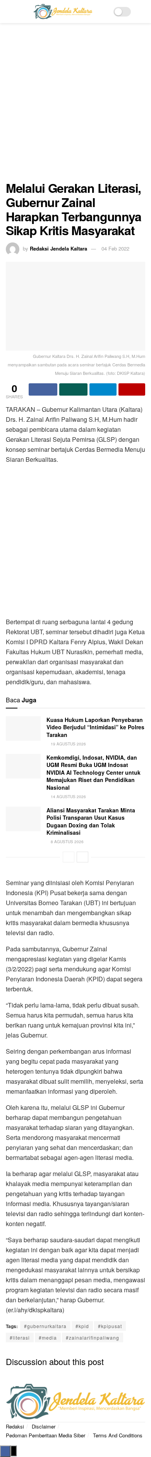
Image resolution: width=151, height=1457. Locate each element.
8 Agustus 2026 (67, 841)
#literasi (20, 1337)
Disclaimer (43, 1426)
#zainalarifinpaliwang (92, 1337)
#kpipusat (110, 1326)
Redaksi (15, 1426)
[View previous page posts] (68, 857)
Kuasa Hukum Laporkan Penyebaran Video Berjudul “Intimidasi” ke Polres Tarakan (95, 727)
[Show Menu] (9, 11)
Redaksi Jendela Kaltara (58, 248)
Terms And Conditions (117, 1435)
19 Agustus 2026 (68, 744)
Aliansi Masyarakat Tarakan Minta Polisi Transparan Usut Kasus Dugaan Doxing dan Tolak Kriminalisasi (90, 821)
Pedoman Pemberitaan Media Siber (45, 1435)
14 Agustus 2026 (68, 796)
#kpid (82, 1326)
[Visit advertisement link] (75, 106)
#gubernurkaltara (45, 1326)
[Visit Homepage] (62, 11)
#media (48, 1337)
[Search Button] (142, 11)
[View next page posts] (82, 857)
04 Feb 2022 (115, 248)
